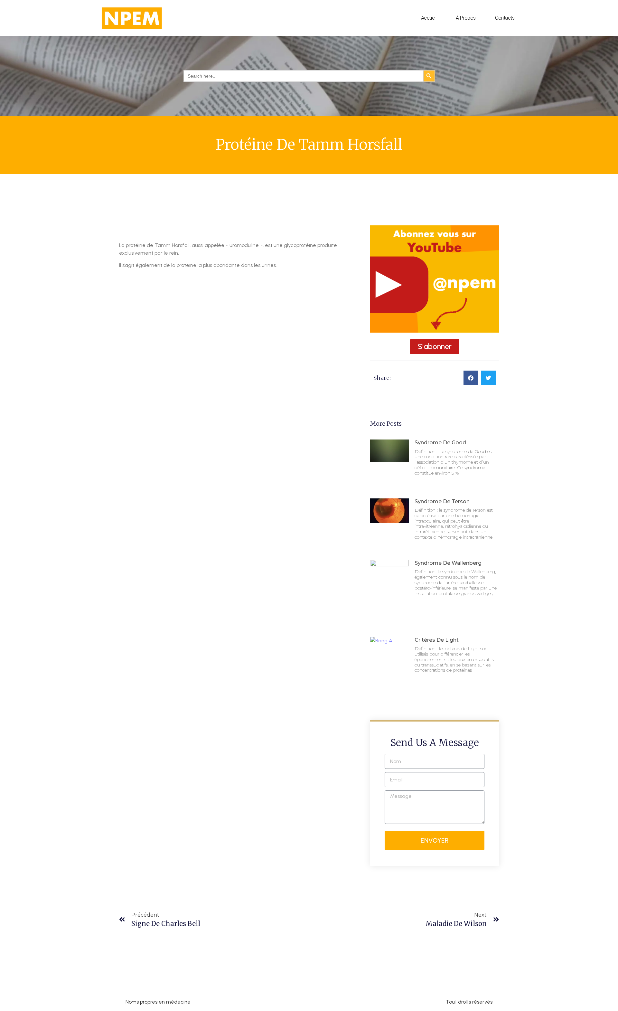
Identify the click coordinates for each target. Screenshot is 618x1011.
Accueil (428, 18)
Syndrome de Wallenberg (448, 563)
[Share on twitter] (488, 378)
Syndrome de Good (440, 442)
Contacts (504, 18)
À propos (466, 18)
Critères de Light (437, 640)
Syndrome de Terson (442, 501)
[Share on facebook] (471, 378)
